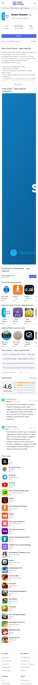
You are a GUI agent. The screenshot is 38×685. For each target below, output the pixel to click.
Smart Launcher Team (19, 18)
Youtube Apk (6, 670)
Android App (6, 683)
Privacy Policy (25, 680)
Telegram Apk (6, 667)
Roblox (23, 670)
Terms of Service (26, 683)
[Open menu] (3, 3)
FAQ (3, 680)
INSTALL (19, 36)
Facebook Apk (6, 661)
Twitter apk (5, 664)
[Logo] (18, 3)
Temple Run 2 (25, 661)
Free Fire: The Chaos (27, 664)
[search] (34, 3)
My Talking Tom (26, 657)
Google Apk (5, 657)
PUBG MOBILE (25, 667)
